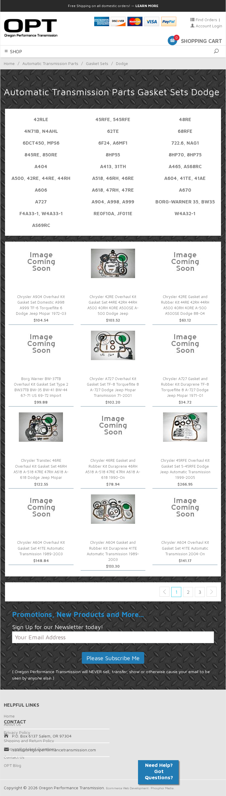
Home (9, 715)
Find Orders (206, 19)
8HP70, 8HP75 (185, 154)
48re (185, 119)
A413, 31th (113, 166)
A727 (41, 201)
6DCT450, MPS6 (41, 143)
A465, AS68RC (185, 166)
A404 (40, 166)
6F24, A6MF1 (112, 143)
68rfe (185, 131)
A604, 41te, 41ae (185, 178)
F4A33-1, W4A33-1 (41, 213)
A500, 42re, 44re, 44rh (40, 178)
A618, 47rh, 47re (113, 190)
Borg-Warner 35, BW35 (185, 201)
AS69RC (41, 225)
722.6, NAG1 (185, 143)
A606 (41, 190)
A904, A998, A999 (113, 201)
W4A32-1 (185, 213)
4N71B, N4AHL (41, 131)
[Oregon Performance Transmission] (45, 28)
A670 (185, 190)
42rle (41, 119)
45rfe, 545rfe (112, 119)
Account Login (208, 25)
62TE (113, 131)
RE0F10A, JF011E (113, 213)
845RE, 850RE (40, 154)
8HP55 (113, 154)
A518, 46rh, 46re (113, 178)
